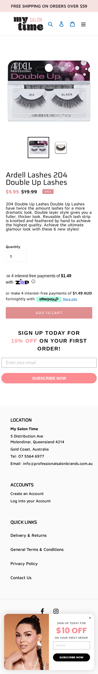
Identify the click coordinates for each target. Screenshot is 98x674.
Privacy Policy (24, 563)
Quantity (13, 246)
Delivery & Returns (28, 535)
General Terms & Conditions (37, 549)
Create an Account (27, 493)
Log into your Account (30, 501)
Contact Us (20, 577)
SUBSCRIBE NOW (49, 378)
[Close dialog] (90, 618)
